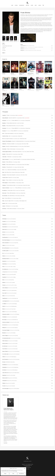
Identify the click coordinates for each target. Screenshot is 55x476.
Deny (13, 473)
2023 (52, 138)
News (12, 5)
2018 (52, 169)
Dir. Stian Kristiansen (12, 115)
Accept (5, 473)
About (36, 5)
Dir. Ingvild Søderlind (15, 117)
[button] (24, 468)
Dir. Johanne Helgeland (18, 159)
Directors (27, 5)
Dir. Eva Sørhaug (13, 167)
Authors (16, 5)
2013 (52, 190)
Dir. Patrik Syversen (15, 130)
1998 (52, 208)
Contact (39, 5)
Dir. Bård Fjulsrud (14, 174)
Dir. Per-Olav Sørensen (15, 146)
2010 (52, 200)
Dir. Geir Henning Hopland (15, 143)
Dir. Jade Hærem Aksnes (14, 138)
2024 (52, 130)
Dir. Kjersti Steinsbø (14, 169)
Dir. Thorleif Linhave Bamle (9, 203)
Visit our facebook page (27, 467)
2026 (52, 115)
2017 (52, 172)
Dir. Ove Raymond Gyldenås (11, 198)
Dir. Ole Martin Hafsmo (16, 128)
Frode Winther (5, 442)
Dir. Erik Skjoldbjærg (14, 200)
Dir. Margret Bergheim (13, 182)
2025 (52, 123)
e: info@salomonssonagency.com (27, 465)
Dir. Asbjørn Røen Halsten (11, 156)
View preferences (21, 473)
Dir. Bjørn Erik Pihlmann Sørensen (13, 172)
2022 (52, 143)
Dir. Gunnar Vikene (12, 125)
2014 (52, 185)
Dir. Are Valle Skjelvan (16, 120)
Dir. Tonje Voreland (18, 151)
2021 (52, 151)
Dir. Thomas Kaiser (13, 208)
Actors (32, 5)
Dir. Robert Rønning (13, 195)
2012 (52, 198)
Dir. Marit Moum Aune (16, 187)
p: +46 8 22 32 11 (27, 466)
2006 (52, 203)
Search (43, 5)
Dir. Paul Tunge (10, 177)
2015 (52, 182)
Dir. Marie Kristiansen (12, 154)
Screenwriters (21, 5)
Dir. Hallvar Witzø (13, 123)
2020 (52, 159)
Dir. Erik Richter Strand (12, 180)
